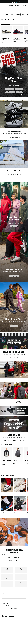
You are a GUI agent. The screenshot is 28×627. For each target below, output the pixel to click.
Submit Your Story (17, 440)
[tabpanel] (14, 36)
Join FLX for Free (13, 560)
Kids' (23, 14)
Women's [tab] (23, 22)
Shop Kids (13, 326)
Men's (12, 14)
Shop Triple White (13, 177)
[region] (14, 1)
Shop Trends (24, 19)
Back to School (5, 14)
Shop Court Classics (13, 137)
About (4, 589)
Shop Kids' (17, 91)
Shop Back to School (9, 88)
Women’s (9, 91)
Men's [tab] (14, 22)
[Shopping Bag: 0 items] (25, 5)
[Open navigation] (3, 5)
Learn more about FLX (13, 557)
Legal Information (6, 596)
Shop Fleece (13, 226)
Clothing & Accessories (19, 402)
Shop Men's (20, 88)
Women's (18, 14)
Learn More (13, 357)
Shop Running (13, 276)
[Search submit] (25, 9)
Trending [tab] (6, 22)
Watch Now (7, 440)
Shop (4, 593)
